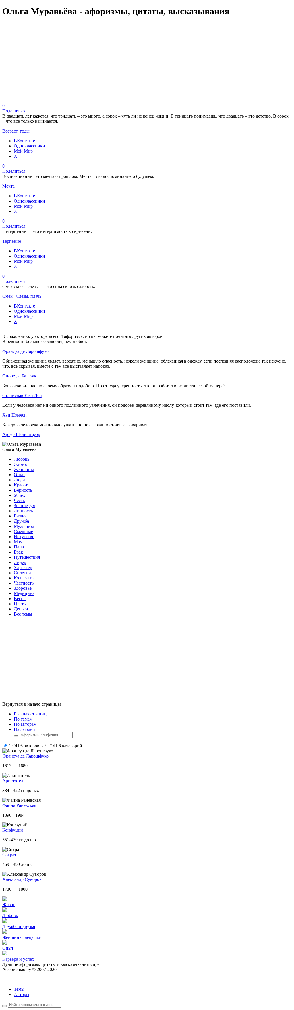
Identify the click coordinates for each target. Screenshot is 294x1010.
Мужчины (24, 526)
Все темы (23, 614)
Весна (20, 598)
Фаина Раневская (19, 805)
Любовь (21, 459)
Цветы (20, 603)
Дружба (21, 521)
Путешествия (27, 557)
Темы (19, 989)
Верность (23, 490)
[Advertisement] (147, 63)
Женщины (24, 469)
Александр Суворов (22, 879)
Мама (19, 541)
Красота (22, 484)
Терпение (11, 241)
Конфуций (12, 830)
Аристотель (13, 780)
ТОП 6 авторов (24, 745)
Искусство (24, 536)
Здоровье (23, 588)
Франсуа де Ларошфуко (25, 351)
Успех (19, 495)
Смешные (23, 531)
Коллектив (24, 577)
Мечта (8, 186)
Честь (19, 500)
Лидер (20, 562)
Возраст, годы (16, 131)
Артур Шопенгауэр (21, 434)
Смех (7, 296)
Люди (19, 479)
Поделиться (13, 110)
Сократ (9, 854)
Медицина (24, 593)
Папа (19, 546)
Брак (18, 552)
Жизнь (20, 464)
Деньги (21, 608)
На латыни (24, 729)
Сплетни (22, 572)
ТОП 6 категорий (65, 745)
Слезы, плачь (28, 296)
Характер (23, 567)
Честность (24, 583)
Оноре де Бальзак (19, 375)
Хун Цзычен (14, 414)
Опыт (19, 474)
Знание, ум (24, 505)
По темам (23, 719)
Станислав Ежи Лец (22, 395)
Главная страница (31, 713)
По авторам (25, 724)
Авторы (21, 994)
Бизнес (20, 515)
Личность (23, 510)
